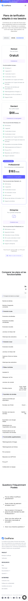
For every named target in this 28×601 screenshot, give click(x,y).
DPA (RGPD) (4, 588)
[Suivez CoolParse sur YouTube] (14, 598)
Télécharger (4, 568)
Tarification (4, 558)
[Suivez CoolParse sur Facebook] (8, 598)
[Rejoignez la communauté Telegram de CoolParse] (2, 598)
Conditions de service (7, 586)
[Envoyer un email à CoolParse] (19, 598)
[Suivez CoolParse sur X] (11, 598)
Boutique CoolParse (6, 555)
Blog (3, 565)
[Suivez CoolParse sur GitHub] (17, 598)
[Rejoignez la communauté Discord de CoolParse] (5, 598)
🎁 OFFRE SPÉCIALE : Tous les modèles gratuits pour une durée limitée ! (13, 1)
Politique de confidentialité (8, 583)
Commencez (14, 61)
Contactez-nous (14, 222)
